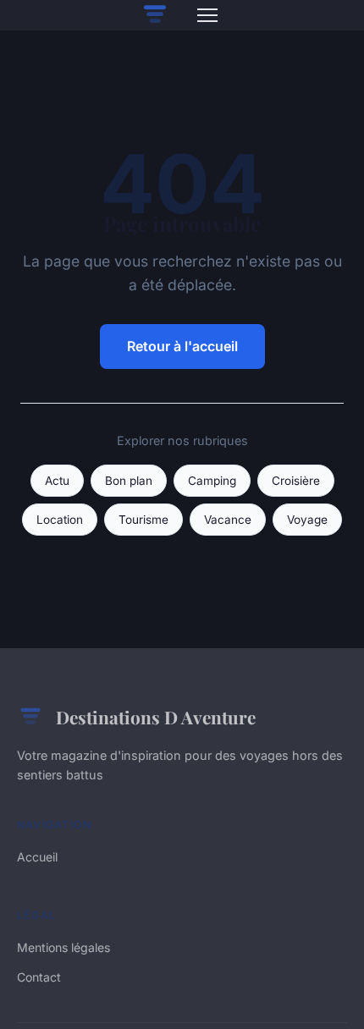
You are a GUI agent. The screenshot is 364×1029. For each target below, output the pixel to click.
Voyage (307, 519)
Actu (57, 480)
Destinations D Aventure (156, 717)
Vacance (227, 519)
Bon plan (128, 480)
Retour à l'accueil (182, 346)
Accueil (37, 857)
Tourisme (143, 519)
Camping (212, 480)
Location (59, 519)
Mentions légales (63, 947)
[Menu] (207, 15)
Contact (39, 977)
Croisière (296, 480)
